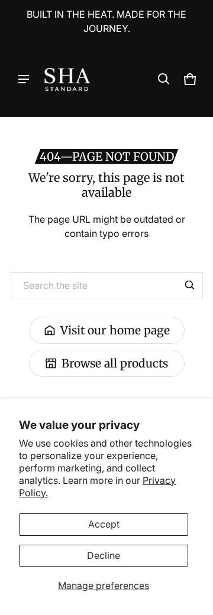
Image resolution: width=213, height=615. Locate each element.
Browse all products (115, 363)
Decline (103, 555)
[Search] (190, 285)
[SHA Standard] (67, 79)
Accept (104, 524)
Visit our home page (115, 330)
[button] (164, 79)
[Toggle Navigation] (24, 79)
